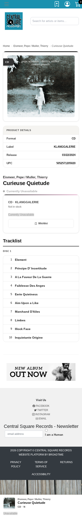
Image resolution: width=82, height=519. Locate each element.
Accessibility (41, 474)
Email (42, 418)
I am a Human (54, 434)
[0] (78, 5)
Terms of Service (41, 464)
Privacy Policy (15, 464)
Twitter (42, 410)
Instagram (42, 414)
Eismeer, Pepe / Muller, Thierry (30, 46)
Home (6, 46)
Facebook (42, 405)
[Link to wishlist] (57, 5)
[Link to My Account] (67, 5)
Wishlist (43, 223)
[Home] (13, 20)
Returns (66, 462)
